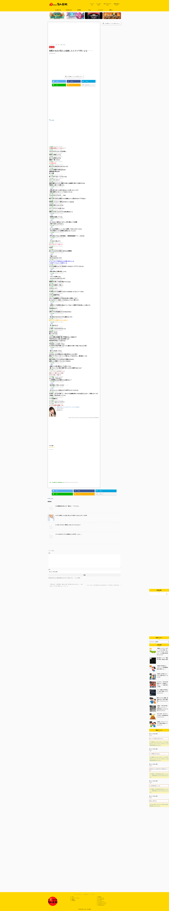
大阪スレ (111, 9)
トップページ (92, 894)
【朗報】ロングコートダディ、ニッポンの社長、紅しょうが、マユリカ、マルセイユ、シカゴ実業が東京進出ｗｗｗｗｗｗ (162, 651)
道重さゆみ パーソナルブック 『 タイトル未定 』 (68, 407)
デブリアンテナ (101, 901)
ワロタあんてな (69, 9)
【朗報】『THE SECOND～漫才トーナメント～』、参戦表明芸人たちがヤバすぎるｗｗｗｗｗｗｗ (162, 708)
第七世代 (79, 9)
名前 (49, 569)
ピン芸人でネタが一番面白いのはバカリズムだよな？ (68, 524)
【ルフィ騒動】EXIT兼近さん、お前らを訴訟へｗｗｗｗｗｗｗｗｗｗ (162, 691)
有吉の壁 (73, 900)
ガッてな (100, 900)
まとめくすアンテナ (102, 904)
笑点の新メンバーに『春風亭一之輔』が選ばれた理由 (162, 658)
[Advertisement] (74, 33)
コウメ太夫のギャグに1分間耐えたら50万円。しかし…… (68, 534)
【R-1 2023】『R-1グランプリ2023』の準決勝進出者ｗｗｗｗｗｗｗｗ (162, 715)
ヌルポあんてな (58, 9)
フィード (92, 4)
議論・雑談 (51, 498)
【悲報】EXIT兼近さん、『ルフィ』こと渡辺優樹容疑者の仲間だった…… (162, 667)
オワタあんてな (101, 899)
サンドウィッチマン (75, 898)
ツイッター (98, 4)
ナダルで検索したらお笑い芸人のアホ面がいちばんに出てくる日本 (71, 515)
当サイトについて (107, 4)
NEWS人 (100, 896)
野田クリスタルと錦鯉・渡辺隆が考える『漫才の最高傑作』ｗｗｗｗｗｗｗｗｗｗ (162, 700)
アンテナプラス (101, 898)
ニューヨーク (100, 9)
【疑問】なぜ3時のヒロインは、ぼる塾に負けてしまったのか (162, 675)
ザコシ (89, 9)
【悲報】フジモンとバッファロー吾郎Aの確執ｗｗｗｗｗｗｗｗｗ (162, 723)
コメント (84, 553)
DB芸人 (73, 899)
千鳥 (72, 896)
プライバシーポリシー (78, 894)
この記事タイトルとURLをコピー (75, 76)
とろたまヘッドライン (102, 902)
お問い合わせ (116, 4)
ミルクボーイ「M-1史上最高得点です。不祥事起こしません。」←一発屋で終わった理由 (162, 684)
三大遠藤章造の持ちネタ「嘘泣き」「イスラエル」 (67, 506)
